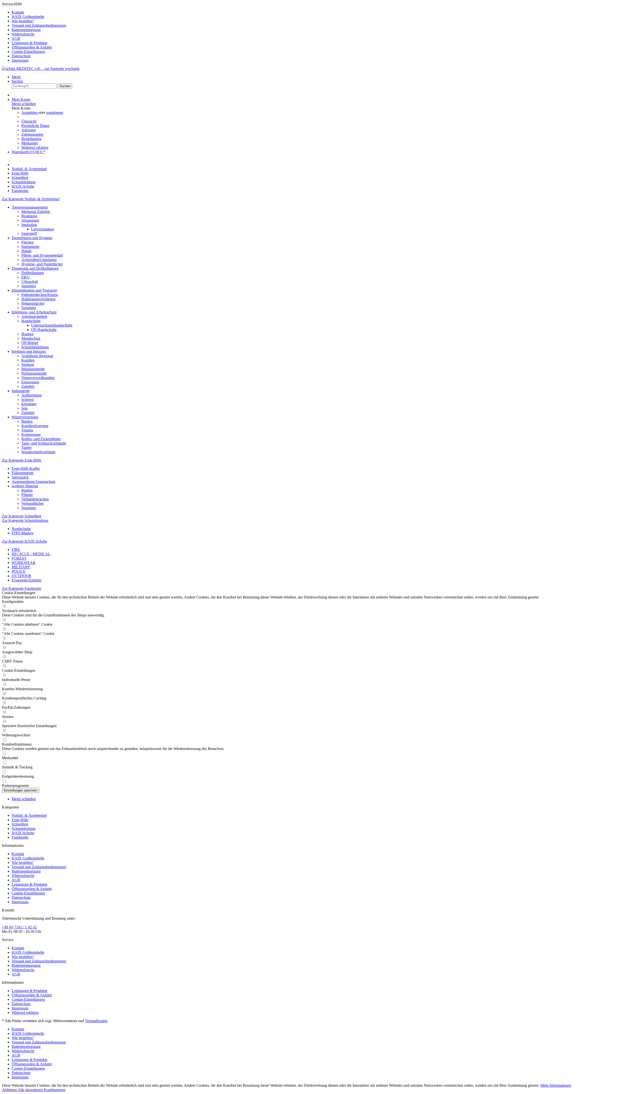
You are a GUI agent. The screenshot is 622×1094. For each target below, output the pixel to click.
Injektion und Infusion (29, 351)
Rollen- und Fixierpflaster (41, 439)
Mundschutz (30, 338)
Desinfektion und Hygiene (32, 238)
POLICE (19, 571)
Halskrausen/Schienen (38, 299)
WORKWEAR (23, 563)
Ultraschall (29, 281)
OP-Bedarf (29, 343)
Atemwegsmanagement (30, 207)
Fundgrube (20, 837)
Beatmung (29, 216)
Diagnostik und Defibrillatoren (35, 268)
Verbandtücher (32, 503)
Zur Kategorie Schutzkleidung (25, 520)
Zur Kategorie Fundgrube (21, 588)
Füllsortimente (23, 473)
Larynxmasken (42, 229)
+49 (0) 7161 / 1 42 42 (19, 927)
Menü (16, 77)
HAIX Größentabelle (28, 17)
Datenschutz (21, 56)
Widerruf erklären (34, 147)
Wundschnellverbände (38, 452)
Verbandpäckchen (35, 499)
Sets (24, 408)
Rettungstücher (32, 303)
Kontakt (18, 12)
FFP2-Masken (23, 533)
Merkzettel (29, 143)
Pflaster (27, 495)
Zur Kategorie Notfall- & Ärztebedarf (31, 199)
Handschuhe (31, 321)
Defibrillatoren (32, 273)
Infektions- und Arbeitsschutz (34, 312)
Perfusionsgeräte (34, 373)
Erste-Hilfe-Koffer (26, 468)
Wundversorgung (25, 417)
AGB (16, 38)
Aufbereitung (31, 395)
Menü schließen (24, 104)
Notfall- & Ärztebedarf (29, 815)
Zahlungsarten (32, 134)
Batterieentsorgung (26, 30)
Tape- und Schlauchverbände (43, 443)
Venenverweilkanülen (38, 378)
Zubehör (28, 386)
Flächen (27, 242)
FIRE (16, 549)
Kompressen (31, 434)
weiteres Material (25, 486)
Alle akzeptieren (31, 1090)
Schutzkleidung (23, 828)
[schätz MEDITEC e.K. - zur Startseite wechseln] (40, 69)
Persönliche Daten (35, 126)
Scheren (27, 399)
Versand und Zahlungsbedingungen (39, 25)
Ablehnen (10, 1090)
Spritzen (27, 364)
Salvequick (20, 477)
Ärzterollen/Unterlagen (39, 260)
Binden (27, 421)
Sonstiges (28, 286)
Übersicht (28, 121)
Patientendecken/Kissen (39, 295)
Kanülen (28, 360)
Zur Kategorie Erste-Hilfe (21, 460)
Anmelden (29, 112)
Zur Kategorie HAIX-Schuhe (24, 541)
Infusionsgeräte (33, 369)
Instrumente (30, 246)
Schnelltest (20, 824)
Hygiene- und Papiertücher (42, 264)
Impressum (20, 60)
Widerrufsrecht (23, 34)
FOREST (19, 558)
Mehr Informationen (555, 1085)
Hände (26, 251)
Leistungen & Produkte (29, 43)
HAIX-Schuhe (23, 833)
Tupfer (26, 448)
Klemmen (28, 404)
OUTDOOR (21, 576)
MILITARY (21, 567)
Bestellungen (31, 139)
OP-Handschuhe (44, 330)
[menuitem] (316, 12)
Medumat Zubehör (35, 212)
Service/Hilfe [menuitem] (34, 32)
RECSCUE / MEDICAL (31, 554)
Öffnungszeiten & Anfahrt (32, 47)
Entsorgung (30, 382)
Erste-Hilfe (20, 820)
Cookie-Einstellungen (28, 52)
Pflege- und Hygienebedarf (42, 255)
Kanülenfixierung (34, 426)
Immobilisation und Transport (34, 290)
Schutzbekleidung (35, 347)
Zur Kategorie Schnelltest (21, 516)
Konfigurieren (54, 1090)
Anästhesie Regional (37, 356)
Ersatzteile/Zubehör (27, 580)
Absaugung (30, 220)
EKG (25, 277)
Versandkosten (96, 1021)
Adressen (28, 130)
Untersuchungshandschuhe (51, 325)
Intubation (29, 225)
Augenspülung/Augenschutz (33, 482)
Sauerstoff (29, 233)
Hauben (27, 334)
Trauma (27, 430)
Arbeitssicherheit (34, 316)
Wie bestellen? (23, 21)
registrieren (54, 112)
